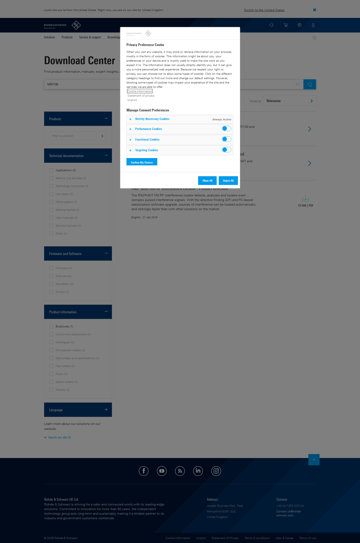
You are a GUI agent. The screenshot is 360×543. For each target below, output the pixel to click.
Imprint (132, 100)
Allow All (207, 180)
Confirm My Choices (142, 162)
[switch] (226, 128)
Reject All (228, 180)
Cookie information (140, 91)
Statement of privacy (141, 95)
